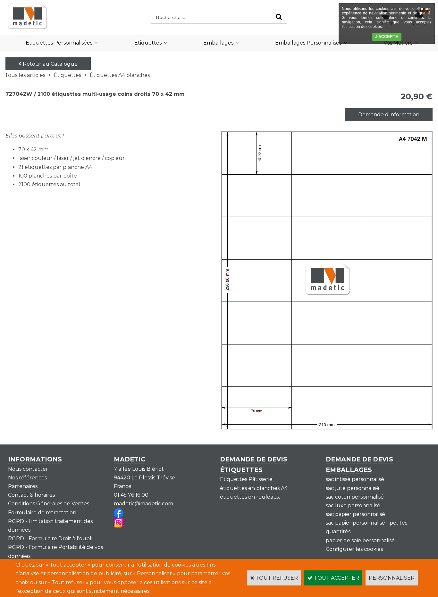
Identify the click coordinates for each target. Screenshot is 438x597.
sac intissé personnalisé (355, 479)
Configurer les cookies (354, 549)
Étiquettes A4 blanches (120, 75)
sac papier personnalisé (355, 514)
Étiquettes (148, 43)
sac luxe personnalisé (353, 505)
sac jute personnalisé (352, 488)
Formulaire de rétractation (42, 513)
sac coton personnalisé (355, 497)
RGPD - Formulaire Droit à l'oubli (50, 538)
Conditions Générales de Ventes (48, 504)
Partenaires (23, 486)
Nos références (27, 478)
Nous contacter (28, 469)
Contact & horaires (31, 495)
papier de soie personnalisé (360, 540)
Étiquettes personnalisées (59, 43)
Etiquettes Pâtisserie (246, 479)
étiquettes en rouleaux (250, 497)
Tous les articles (25, 75)
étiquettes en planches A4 (254, 488)
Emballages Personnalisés (308, 43)
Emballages (218, 43)
